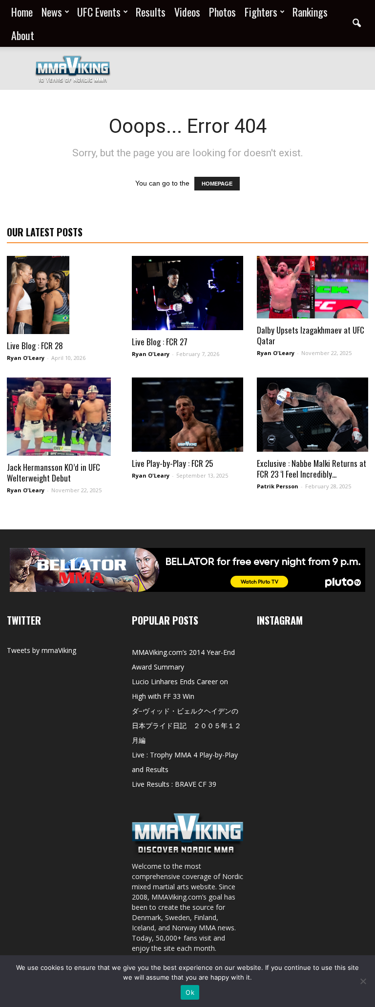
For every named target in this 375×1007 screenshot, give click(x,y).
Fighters (261, 12)
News (52, 12)
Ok (190, 992)
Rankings (310, 12)
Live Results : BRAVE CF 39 (174, 784)
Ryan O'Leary (25, 357)
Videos (187, 12)
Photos (222, 12)
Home (22, 12)
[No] (363, 981)
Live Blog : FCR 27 (160, 342)
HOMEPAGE (217, 184)
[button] (356, 23)
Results (151, 12)
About (22, 35)
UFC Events (99, 12)
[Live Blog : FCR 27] (187, 293)
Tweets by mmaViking (41, 650)
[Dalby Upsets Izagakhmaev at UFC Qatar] (312, 287)
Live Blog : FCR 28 (35, 345)
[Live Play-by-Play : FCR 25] (187, 415)
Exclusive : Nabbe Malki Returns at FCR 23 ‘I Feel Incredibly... (311, 468)
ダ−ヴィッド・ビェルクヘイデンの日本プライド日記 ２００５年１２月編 (186, 725)
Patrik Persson (277, 486)
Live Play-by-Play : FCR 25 (172, 463)
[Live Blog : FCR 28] (62, 295)
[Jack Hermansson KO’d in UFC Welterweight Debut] (62, 417)
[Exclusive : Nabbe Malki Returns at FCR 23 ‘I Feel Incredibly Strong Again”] (312, 415)
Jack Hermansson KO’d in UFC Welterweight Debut (53, 472)
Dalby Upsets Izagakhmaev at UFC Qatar (310, 335)
